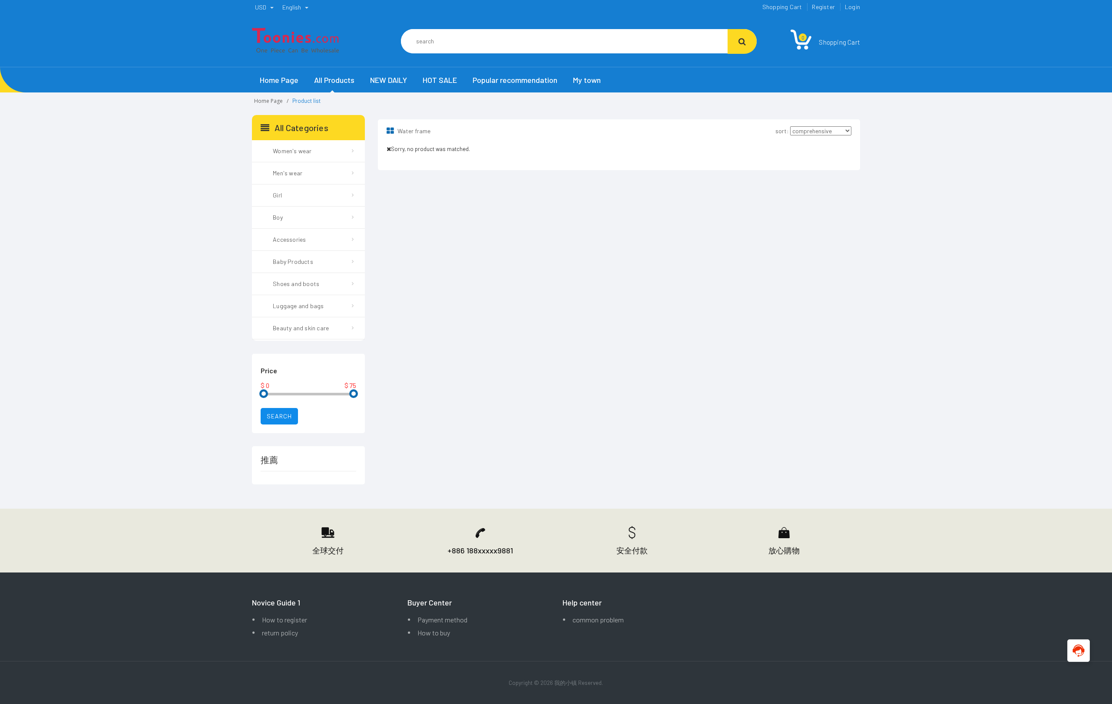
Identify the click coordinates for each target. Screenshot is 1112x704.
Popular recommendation (515, 80)
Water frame (413, 131)
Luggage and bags (298, 305)
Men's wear (287, 173)
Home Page (279, 80)
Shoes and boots (296, 283)
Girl (277, 195)
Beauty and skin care (301, 328)
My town (587, 80)
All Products (334, 80)
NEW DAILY (388, 80)
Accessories (289, 239)
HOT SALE (440, 80)
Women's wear (292, 151)
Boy (278, 217)
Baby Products (293, 261)
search (279, 416)
